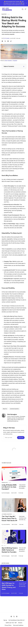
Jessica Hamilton (6, 524)
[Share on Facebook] (2, 41)
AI (2, 545)
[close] (26, 3)
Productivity (5, 482)
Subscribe (21, 437)
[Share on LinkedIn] (8, 41)
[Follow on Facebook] (11, 616)
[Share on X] (5, 41)
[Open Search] (22, 9)
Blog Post (4, 14)
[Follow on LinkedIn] (16, 616)
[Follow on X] (14, 616)
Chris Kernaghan (6, 38)
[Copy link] (10, 41)
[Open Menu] (25, 9)
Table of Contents (9, 66)
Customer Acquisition (14, 408)
